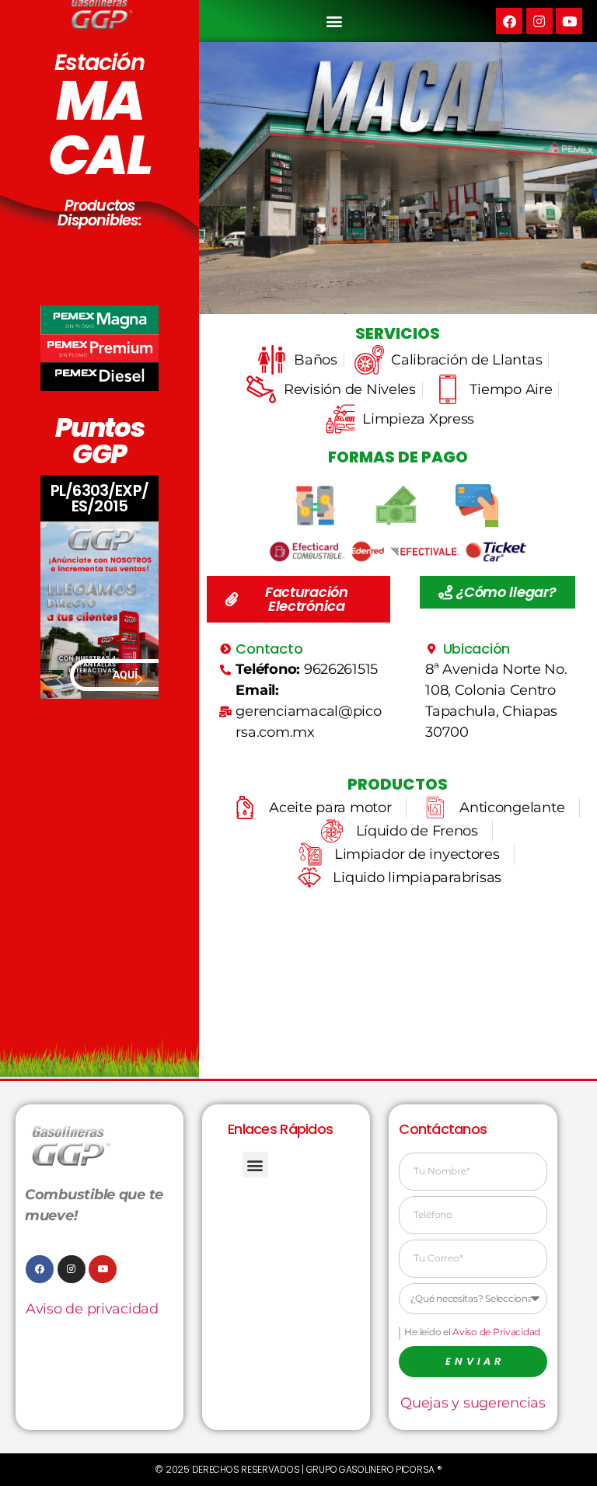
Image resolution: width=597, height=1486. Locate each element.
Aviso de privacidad (92, 1308)
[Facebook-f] (40, 1269)
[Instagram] (539, 21)
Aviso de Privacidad (496, 1332)
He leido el (472, 1332)
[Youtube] (569, 21)
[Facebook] (509, 21)
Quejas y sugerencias (473, 1402)
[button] (334, 21)
